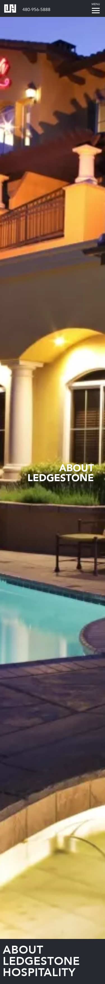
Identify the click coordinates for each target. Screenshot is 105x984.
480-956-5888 (36, 9)
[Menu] (95, 10)
